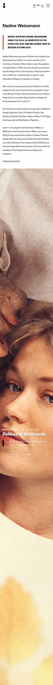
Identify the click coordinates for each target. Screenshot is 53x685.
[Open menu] (48, 5)
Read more (14, 454)
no (38, 5)
